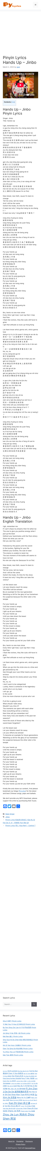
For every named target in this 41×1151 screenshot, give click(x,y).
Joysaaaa (6, 1083)
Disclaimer (20, 1141)
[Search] (34, 1004)
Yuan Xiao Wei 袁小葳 (9, 1108)
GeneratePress (30, 1148)
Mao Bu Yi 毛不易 (23, 1086)
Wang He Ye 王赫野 (24, 1097)
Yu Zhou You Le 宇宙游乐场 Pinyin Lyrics (18, 1052)
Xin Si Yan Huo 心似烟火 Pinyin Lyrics (17, 1045)
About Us (11, 1141)
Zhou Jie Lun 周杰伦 (15, 1114)
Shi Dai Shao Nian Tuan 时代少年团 (19, 1094)
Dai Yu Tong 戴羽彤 (29, 1073)
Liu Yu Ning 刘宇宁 (25, 1083)
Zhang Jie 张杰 (14, 1111)
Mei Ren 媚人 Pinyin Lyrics (13, 1036)
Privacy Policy (20, 1144)
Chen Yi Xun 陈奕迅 (15, 1073)
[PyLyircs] (12, 5)
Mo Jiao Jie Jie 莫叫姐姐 (16, 1089)
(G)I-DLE (5, 1071)
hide (13, 102)
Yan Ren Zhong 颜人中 (12, 1106)
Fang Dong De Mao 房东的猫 (12, 1078)
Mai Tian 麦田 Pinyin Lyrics (13, 1055)
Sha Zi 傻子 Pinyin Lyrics (12, 1021)
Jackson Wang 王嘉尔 (21, 1081)
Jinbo (7, 817)
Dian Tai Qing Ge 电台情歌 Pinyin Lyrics (18, 1049)
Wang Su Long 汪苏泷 (16, 1100)
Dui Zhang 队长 (17, 1076)
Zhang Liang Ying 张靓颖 (28, 1111)
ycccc (22, 1106)
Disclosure (29, 1141)
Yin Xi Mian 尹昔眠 (30, 1106)
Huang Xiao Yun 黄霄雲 (9, 1081)
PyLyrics (22, 791)
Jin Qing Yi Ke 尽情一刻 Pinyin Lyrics (16, 1033)
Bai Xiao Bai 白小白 (23, 1071)
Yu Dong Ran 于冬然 (21, 1108)
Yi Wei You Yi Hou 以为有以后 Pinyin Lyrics (19, 1024)
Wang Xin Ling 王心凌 (28, 1100)
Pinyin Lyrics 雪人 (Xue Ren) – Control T (20, 826)
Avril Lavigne (13, 1071)
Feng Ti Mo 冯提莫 (27, 1078)
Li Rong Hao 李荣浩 (15, 1083)
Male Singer (9, 814)
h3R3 (36, 1078)
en (36, 1076)
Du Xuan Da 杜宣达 (29, 1076)
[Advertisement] (20, 34)
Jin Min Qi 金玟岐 (31, 1081)
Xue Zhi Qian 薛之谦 (19, 1103)
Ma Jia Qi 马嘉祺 (12, 1086)
